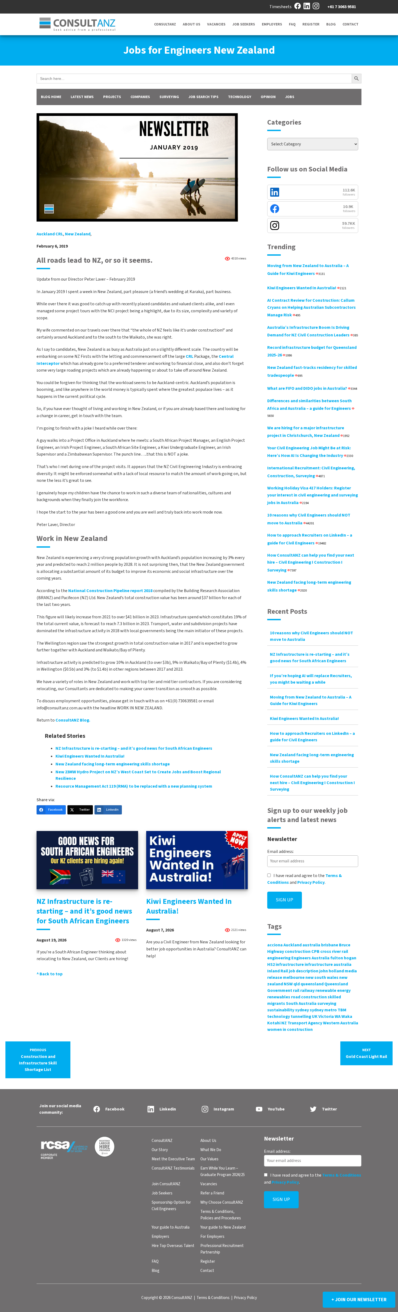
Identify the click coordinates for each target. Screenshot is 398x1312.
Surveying (169, 97)
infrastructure (290, 964)
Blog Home (51, 97)
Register (310, 24)
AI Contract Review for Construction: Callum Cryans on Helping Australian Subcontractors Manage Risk (311, 307)
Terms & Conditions (341, 1175)
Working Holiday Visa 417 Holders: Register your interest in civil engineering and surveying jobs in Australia (312, 495)
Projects (112, 97)
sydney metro (323, 1010)
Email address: (280, 852)
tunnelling (301, 1016)
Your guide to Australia (171, 1227)
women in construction (290, 1029)
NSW (288, 984)
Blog (331, 24)
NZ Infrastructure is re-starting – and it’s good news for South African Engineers (134, 748)
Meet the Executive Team (173, 1159)
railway (307, 990)
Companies (140, 97)
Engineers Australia (310, 958)
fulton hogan (343, 958)
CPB (315, 951)
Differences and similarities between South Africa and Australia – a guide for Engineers (309, 408)
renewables (278, 997)
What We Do (210, 1150)
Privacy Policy (311, 882)
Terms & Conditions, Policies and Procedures (220, 1215)
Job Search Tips (203, 97)
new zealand (77, 234)
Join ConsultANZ (166, 1184)
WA (338, 1016)
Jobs (289, 97)
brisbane (329, 945)
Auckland (292, 945)
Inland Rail (277, 971)
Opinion (268, 97)
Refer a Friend (212, 1193)
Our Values (209, 1159)
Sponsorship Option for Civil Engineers (171, 1206)
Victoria (326, 1016)
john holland (331, 971)
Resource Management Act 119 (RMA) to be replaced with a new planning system (134, 786)
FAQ (292, 24)
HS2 (271, 964)
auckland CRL (50, 234)
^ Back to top (50, 974)
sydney (302, 1010)
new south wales (321, 977)
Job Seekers (243, 24)
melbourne (294, 977)
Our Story (160, 1150)
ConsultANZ (165, 24)
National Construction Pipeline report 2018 (110, 591)
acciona (275, 945)
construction (298, 951)
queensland (312, 984)
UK (315, 1016)
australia (311, 945)
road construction (309, 997)
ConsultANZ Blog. (73, 720)
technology (278, 1016)
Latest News (82, 97)
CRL (189, 356)
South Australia (301, 1003)
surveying (326, 1003)
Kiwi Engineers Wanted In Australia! (90, 756)
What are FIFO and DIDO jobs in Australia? (312, 388)
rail (296, 990)
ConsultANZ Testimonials (173, 1168)
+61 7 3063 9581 (341, 7)
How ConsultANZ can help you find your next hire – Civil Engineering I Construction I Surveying (310, 562)
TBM (342, 1010)
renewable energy (333, 990)
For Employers (212, 1236)
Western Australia (340, 1023)
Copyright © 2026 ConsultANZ (166, 1298)
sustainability (280, 1010)
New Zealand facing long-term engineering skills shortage (113, 764)
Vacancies (216, 24)
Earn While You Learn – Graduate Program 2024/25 (222, 1171)
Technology (239, 97)
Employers (272, 24)
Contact (350, 24)
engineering (279, 958)
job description (303, 971)
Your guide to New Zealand (223, 1227)
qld (296, 984)
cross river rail (334, 951)
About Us (191, 24)
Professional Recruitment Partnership (222, 1249)
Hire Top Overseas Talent (173, 1246)
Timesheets (280, 7)
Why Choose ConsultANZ (221, 1202)
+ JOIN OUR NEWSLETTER (359, 1299)
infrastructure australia (328, 964)
